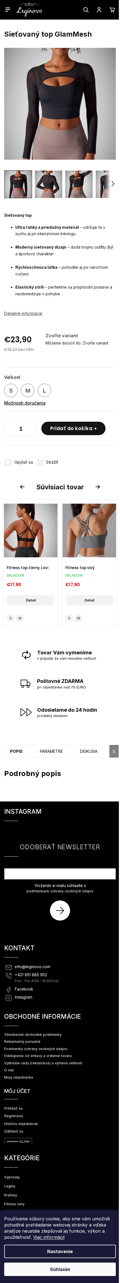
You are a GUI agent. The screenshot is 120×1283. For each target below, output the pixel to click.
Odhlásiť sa (13, 1131)
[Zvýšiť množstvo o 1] (31, 429)
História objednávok (21, 1124)
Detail (31, 600)
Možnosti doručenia (24, 403)
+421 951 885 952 (31, 975)
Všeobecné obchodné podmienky (33, 1034)
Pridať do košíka (71, 428)
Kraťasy (10, 1195)
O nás (9, 1070)
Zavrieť (72, 459)
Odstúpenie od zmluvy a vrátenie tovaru (38, 1056)
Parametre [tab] (51, 751)
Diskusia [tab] (88, 751)
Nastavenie (60, 1251)
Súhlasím (60, 1269)
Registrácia (13, 1116)
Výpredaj (12, 1177)
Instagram (23, 997)
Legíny (9, 1186)
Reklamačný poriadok (22, 1041)
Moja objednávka (18, 1077)
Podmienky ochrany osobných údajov (35, 1049)
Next (98, 487)
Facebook (24, 989)
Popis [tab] (16, 751)
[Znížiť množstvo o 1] (10, 429)
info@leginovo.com (32, 966)
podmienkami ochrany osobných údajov (60, 891)
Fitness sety (14, 1204)
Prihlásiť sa (62, 910)
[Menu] (7, 9)
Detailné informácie (23, 313)
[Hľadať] (86, 9)
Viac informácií (48, 1237)
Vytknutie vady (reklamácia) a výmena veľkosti (43, 1063)
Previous (23, 487)
